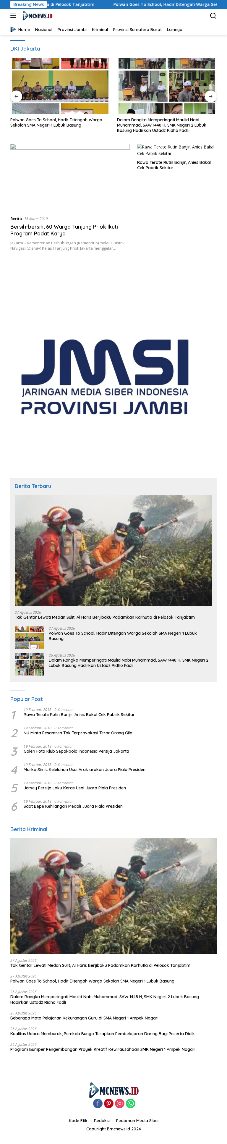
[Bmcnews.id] (36, 16)
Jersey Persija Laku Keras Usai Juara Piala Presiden (75, 788)
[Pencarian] (213, 16)
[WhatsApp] (130, 1104)
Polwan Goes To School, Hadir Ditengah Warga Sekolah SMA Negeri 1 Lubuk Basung (56, 122)
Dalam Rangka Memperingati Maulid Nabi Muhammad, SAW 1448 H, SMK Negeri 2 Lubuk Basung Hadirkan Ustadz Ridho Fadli (161, 125)
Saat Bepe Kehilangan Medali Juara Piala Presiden (73, 806)
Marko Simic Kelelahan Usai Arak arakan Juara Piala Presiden (84, 769)
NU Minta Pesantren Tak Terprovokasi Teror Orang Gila (78, 733)
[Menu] (14, 16)
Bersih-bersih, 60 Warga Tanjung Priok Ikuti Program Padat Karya (64, 230)
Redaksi (102, 1120)
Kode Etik (78, 1120)
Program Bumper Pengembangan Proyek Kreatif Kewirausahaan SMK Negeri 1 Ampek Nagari (102, 1049)
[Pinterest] (109, 1104)
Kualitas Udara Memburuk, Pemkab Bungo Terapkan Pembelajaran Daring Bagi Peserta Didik (102, 1033)
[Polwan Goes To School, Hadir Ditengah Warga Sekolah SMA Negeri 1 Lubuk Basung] (60, 86)
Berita (16, 218)
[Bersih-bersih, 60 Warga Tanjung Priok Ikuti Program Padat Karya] (70, 177)
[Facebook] (98, 1104)
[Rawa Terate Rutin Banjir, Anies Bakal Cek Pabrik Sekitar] (177, 150)
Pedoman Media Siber (137, 1120)
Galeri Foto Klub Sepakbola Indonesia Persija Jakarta (76, 751)
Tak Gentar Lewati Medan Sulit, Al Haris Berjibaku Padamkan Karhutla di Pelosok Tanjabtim (105, 617)
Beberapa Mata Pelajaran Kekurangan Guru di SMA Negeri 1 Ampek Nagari (84, 1018)
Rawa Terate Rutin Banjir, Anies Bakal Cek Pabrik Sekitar (174, 165)
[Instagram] (119, 1104)
